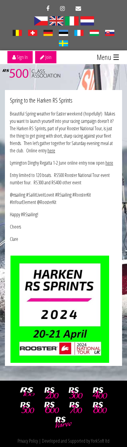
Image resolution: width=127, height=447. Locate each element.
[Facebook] (47, 8)
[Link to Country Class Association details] (72, 20)
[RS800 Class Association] (100, 407)
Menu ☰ (108, 57)
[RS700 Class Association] (76, 407)
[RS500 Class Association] (27, 407)
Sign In (22, 57)
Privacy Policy (28, 440)
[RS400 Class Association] (100, 393)
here (51, 150)
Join (47, 57)
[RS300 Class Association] (76, 393)
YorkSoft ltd (100, 440)
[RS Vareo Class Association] (63, 422)
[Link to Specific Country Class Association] (41, 20)
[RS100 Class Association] (27, 393)
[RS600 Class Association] (51, 407)
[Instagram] (62, 8)
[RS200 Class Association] (51, 393)
